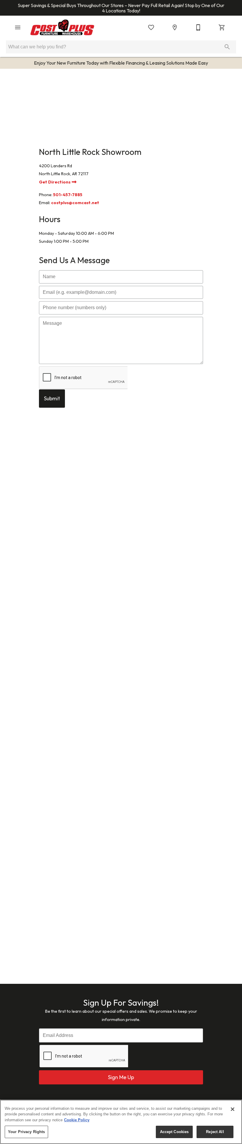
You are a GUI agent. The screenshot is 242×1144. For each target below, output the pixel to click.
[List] (151, 27)
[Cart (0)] (222, 27)
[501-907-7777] (198, 27)
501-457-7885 (67, 194)
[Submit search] (227, 47)
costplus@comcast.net (75, 202)
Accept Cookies (174, 1132)
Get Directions (55, 182)
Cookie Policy (76, 1120)
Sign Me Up (121, 1077)
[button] (18, 27)
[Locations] (175, 27)
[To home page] (62, 27)
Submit (52, 398)
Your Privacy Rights (26, 1132)
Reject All (215, 1132)
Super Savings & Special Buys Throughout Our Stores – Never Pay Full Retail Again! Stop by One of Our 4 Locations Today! (121, 8)
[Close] (232, 1109)
